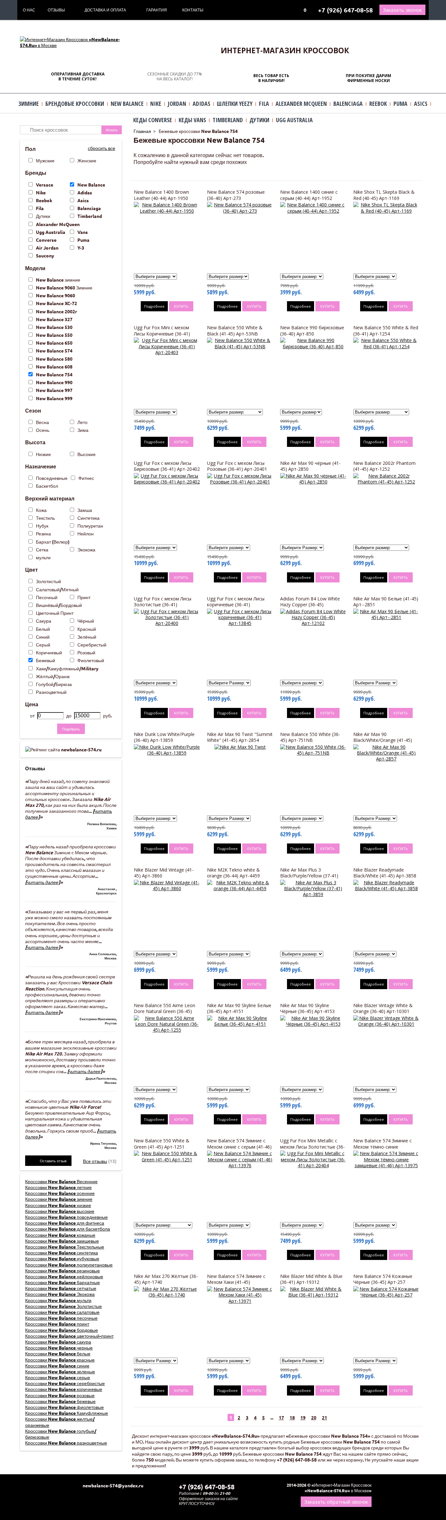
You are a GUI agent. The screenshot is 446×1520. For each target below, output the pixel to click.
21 (324, 1417)
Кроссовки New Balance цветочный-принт (69, 1336)
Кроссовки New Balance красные (60, 1360)
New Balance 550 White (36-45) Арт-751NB (310, 737)
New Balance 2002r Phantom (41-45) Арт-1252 (384, 466)
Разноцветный (51, 692)
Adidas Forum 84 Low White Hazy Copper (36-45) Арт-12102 (310, 604)
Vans (82, 232)
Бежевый (45, 660)
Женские (86, 160)
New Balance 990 (54, 382)
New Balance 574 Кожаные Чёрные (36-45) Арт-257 (382, 1279)
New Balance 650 (54, 343)
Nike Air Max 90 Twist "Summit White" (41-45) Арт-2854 (240, 737)
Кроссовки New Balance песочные (61, 1318)
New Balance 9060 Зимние (64, 287)
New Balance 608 (54, 366)
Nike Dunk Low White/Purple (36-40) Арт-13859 (164, 737)
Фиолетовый (90, 660)
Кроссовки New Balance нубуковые (62, 1258)
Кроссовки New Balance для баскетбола (67, 1229)
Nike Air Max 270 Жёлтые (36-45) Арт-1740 (166, 1279)
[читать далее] (42, 882)
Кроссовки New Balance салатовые (62, 1312)
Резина (43, 533)
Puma (83, 240)
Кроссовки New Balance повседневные (66, 1217)
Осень (42, 430)
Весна (42, 422)
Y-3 (80, 248)
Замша (84, 510)
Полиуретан (90, 526)
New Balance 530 (54, 327)
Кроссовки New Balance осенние (60, 1193)
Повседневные (52, 478)
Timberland (89, 216)
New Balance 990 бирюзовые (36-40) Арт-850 (312, 330)
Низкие (43, 454)
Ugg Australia (50, 232)
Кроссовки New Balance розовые (60, 1395)
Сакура (43, 621)
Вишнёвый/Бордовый (59, 605)
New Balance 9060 (55, 295)
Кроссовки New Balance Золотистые (63, 1306)
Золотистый (48, 581)
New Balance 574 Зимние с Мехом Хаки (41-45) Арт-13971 (236, 1282)
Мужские (45, 160)
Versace (44, 185)
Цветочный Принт (54, 613)
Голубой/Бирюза (54, 684)
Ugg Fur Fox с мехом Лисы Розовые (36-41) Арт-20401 (237, 466)
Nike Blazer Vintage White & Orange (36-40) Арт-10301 (383, 1008)
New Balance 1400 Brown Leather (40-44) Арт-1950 (161, 195)
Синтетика (88, 518)
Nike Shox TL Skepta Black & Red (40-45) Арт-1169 (384, 195)
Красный (86, 629)
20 (313, 1417)
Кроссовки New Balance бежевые (60, 1401)
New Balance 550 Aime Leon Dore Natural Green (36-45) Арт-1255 (164, 1011)
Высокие (86, 454)
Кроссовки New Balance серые (57, 1377)
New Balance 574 (54, 350)
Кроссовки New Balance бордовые (61, 1330)
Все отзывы (95, 1161)
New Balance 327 (54, 319)
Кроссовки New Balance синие (57, 1365)
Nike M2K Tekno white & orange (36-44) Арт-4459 (233, 873)
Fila (40, 208)
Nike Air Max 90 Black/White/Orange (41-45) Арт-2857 (382, 740)
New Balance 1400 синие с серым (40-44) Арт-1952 (309, 195)
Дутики (43, 216)
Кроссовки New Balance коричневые (63, 1389)
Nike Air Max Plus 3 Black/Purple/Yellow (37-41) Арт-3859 (309, 876)
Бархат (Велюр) (53, 542)
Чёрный (85, 621)
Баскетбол (47, 486)
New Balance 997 (54, 390)
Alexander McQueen (58, 224)
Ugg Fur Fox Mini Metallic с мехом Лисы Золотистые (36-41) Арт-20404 (312, 1146)
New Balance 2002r (56, 311)
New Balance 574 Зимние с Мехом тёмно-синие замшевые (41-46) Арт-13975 (385, 1146)
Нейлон (85, 533)
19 (303, 1417)
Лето (82, 422)
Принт (83, 597)
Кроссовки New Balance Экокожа (60, 1294)
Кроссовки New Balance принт (57, 1324)
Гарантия (156, 9)
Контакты (192, 9)
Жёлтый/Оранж (53, 676)
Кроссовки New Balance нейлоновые (64, 1276)
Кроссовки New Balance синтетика (61, 1252)
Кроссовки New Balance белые (57, 1353)
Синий (43, 637)
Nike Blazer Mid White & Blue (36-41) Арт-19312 (311, 1279)
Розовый (86, 652)
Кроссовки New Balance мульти (58, 1300)
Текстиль (45, 518)
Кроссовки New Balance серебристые (65, 1383)
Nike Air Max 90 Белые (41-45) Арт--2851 (385, 602)
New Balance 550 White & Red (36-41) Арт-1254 (385, 330)
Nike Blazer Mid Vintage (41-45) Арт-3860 (164, 873)
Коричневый (49, 652)
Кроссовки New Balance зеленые (60, 1371)
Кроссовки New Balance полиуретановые (69, 1264)
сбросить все (101, 148)
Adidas (84, 192)
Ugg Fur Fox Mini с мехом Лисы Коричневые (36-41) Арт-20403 (162, 333)
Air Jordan (47, 248)
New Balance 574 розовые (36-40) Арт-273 (236, 195)
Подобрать (71, 728)
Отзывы (56, 9)
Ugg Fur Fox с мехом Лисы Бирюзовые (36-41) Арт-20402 (167, 466)
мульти (43, 557)
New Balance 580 (54, 359)
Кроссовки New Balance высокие (59, 1211)
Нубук (42, 526)
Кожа (41, 510)
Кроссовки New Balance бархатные (62, 1282)
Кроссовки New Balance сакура (58, 1342)
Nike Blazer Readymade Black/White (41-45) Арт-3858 (384, 873)
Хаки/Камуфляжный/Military (67, 668)
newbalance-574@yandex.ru (113, 1485)
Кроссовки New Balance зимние (58, 1199)
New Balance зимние (58, 280)
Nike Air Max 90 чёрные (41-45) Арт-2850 (310, 466)
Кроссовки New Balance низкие (58, 1205)
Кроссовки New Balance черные (59, 1347)
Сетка (42, 549)
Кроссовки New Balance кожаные (60, 1235)
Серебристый (91, 644)
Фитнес (86, 478)
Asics (83, 200)
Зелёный (86, 637)
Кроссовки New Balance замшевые (62, 1241)
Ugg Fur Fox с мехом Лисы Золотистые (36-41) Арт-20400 (162, 604)
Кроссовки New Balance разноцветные (66, 1443)
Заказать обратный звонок (336, 1501)
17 (281, 1417)
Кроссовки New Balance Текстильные (64, 1247)
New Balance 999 (54, 398)
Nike (41, 192)
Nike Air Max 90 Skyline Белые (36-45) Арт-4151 (239, 1008)
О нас (29, 9)
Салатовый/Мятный (57, 589)
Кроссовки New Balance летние (58, 1187)
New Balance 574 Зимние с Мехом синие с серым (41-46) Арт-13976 (239, 1146)
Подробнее (154, 306)
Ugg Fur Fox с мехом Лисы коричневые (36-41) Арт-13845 (235, 604)
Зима (82, 430)
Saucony (45, 255)
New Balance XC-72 (56, 303)
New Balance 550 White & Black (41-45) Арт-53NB (235, 330)
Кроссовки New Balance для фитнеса (64, 1223)
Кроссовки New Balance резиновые (62, 1270)
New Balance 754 (54, 374)
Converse (46, 240)
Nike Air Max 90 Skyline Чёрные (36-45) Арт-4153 (307, 1008)
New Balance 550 (54, 335)
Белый (43, 629)
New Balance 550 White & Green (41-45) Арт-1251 (161, 1143)
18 (292, 1417)
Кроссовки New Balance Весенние (61, 1181)
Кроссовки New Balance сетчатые (60, 1288)
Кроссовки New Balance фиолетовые (64, 1407)
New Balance (91, 185)
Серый (43, 644)
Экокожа (86, 549)
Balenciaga (89, 208)
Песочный (46, 597)
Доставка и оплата (105, 9)
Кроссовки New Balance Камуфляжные (66, 1413)
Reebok (44, 200)
